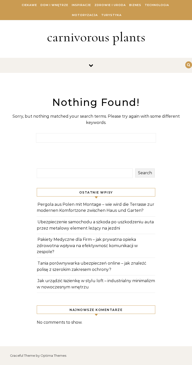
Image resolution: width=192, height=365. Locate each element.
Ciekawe (29, 5)
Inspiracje (81, 5)
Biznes (135, 5)
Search (145, 172)
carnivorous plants (96, 37)
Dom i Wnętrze (54, 5)
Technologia (157, 5)
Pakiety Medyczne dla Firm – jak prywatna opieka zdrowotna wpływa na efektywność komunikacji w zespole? (87, 245)
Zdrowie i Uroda (110, 5)
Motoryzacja (85, 15)
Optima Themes (53, 355)
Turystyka (111, 15)
